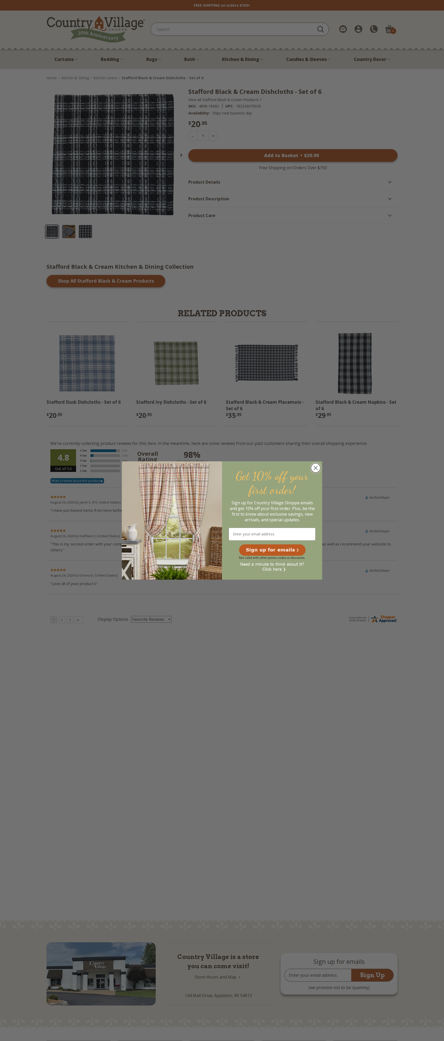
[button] (272, 550)
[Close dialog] (315, 467)
